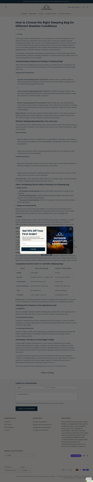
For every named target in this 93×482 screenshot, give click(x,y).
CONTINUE (33, 249)
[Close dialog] (71, 229)
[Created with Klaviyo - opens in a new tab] (46, 255)
